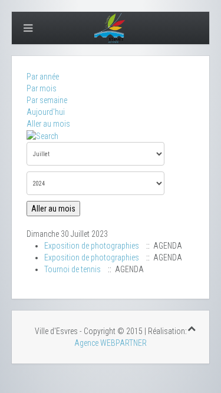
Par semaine (47, 100)
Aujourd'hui (46, 112)
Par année (43, 76)
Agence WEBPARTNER (110, 343)
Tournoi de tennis (72, 269)
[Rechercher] (42, 135)
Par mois (42, 88)
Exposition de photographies (91, 245)
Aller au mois (48, 123)
